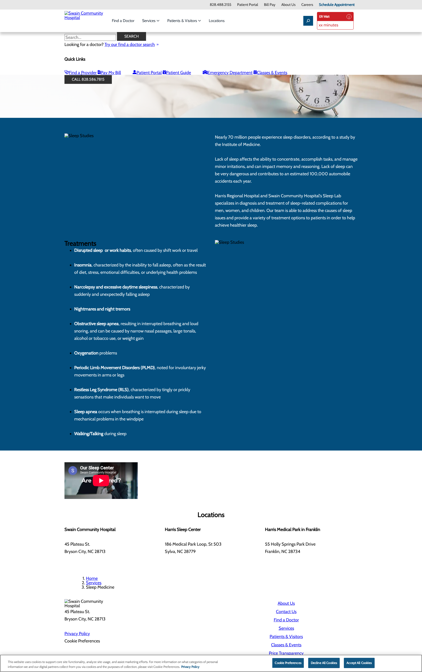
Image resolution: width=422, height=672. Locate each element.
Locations (217, 20)
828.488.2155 (220, 5)
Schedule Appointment (337, 5)
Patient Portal (247, 5)
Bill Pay (269, 5)
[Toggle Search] (308, 21)
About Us (288, 5)
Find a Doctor (123, 20)
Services (149, 20)
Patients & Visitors (182, 20)
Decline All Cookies (324, 663)
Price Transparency (286, 653)
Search (131, 36)
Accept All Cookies (359, 663)
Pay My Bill (111, 72)
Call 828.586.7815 (88, 79)
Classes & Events (272, 72)
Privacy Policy (77, 633)
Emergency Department (230, 72)
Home (92, 578)
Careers (307, 5)
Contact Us (286, 611)
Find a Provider (83, 72)
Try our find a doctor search (130, 44)
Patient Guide (178, 72)
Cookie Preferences (288, 663)
